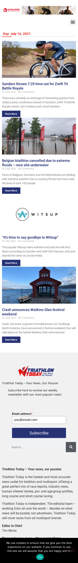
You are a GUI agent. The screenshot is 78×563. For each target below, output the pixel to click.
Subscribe (39, 433)
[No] (71, 550)
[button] (72, 22)
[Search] (71, 447)
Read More (11, 113)
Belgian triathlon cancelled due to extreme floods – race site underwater (36, 162)
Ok (40, 557)
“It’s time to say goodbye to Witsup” (30, 237)
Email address (22, 413)
